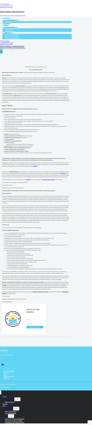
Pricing (6, 23)
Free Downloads (10, 413)
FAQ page (28, 179)
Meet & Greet (8, 22)
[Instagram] (1, 364)
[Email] (4, 364)
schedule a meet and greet (48, 179)
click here (35, 166)
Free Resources (9, 376)
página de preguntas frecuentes (40, 291)
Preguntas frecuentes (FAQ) (12, 38)
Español (6, 378)
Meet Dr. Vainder (9, 371)
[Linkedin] (2, 364)
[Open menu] (1, 51)
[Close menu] (0, 392)
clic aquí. (59, 279)
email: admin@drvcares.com (7, 355)
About (6, 18)
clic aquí (4, 285)
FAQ (5, 25)
